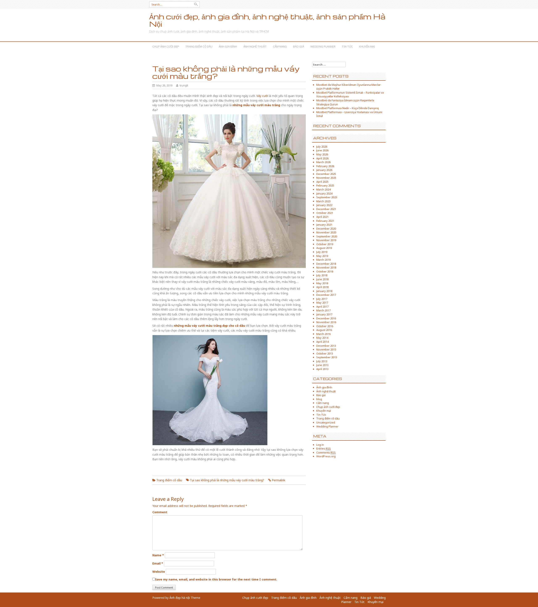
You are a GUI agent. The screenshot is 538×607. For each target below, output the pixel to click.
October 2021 (324, 213)
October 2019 (324, 244)
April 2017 (322, 306)
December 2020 (326, 228)
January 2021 (324, 224)
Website (158, 572)
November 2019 (326, 240)
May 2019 (322, 256)
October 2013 (324, 353)
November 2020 (326, 232)
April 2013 (322, 369)
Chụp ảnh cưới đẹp (165, 46)
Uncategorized (325, 422)
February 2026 (325, 166)
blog (319, 399)
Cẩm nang (280, 46)
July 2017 (321, 299)
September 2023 (326, 197)
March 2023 (323, 201)
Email (157, 563)
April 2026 (322, 158)
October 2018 (324, 271)
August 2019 (324, 248)
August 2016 (324, 330)
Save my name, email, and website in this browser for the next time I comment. (216, 579)
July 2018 (321, 275)
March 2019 (323, 260)
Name (158, 555)
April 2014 (322, 342)
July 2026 (321, 146)
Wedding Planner (322, 46)
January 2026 (324, 170)
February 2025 (325, 185)
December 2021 (326, 209)
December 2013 (326, 346)
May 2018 (322, 283)
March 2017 (323, 310)
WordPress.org (326, 456)
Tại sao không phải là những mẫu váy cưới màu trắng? (227, 480)
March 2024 (323, 189)
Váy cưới (262, 96)
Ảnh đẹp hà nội (179, 598)
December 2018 (326, 264)
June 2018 (322, 279)
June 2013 (322, 365)
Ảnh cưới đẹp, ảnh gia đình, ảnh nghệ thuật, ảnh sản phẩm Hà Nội (267, 20)
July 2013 (321, 361)
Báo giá (298, 46)
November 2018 (326, 267)
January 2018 (324, 291)
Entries (323, 448)
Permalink (278, 480)
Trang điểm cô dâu (198, 46)
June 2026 (322, 150)
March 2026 (323, 162)
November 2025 (326, 178)
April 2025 (322, 182)
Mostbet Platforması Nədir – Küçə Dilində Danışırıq (347, 108)
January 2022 (324, 205)
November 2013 (326, 349)
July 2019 (321, 252)
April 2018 (322, 287)
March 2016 (323, 334)
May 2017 (322, 302)
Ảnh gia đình (228, 46)
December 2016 (326, 318)
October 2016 (324, 326)
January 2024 (324, 193)
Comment (159, 512)
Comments (326, 452)
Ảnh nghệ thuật (255, 46)
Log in (320, 445)
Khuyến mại (367, 46)
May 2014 (322, 338)
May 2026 (322, 154)
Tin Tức (347, 46)
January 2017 (324, 314)
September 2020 (326, 236)
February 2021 (325, 221)
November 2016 (326, 322)
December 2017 (326, 295)
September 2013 (326, 357)
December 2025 (326, 174)
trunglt (184, 85)
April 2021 (322, 217)
